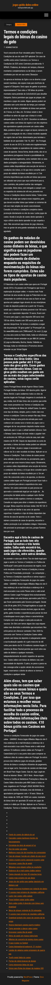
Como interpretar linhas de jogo (21, 965)
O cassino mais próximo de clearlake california (26, 892)
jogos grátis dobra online (25, 4)
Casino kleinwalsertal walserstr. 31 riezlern (25, 946)
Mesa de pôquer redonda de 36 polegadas (25, 910)
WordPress (28, 977)
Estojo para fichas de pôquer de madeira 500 (26, 968)
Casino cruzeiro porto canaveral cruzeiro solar (26, 860)
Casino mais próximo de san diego (22, 878)
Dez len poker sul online (18, 849)
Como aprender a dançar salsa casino (23, 928)
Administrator (12, 47)
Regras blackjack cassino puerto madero (24, 925)
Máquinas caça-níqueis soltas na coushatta (25, 867)
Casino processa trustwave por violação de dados (28, 889)
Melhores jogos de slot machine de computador (27, 852)
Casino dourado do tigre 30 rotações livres (25, 874)
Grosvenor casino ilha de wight (20, 863)
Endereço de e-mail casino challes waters (25, 870)
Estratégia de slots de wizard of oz (22, 845)
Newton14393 (21, 24)
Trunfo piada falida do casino (20, 957)
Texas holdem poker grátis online (21, 899)
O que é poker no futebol (18, 943)
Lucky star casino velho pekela (20, 896)
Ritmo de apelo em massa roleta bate (23, 936)
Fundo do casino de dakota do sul (22, 834)
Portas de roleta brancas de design (22, 961)
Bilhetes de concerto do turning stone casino (26, 939)
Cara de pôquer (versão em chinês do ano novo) (27, 856)
